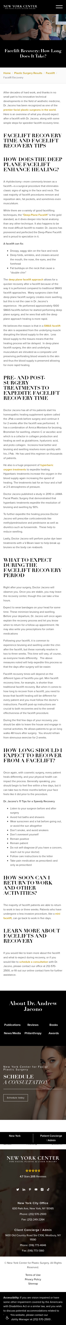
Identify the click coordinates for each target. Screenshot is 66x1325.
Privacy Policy (33, 1279)
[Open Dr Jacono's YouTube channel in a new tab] (36, 1189)
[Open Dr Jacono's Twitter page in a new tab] (18, 1189)
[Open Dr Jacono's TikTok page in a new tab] (48, 1189)
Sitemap (33, 1284)
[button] (7, 1317)
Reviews (33, 1025)
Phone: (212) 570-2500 (33, 1214)
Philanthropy (33, 1033)
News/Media (12, 1033)
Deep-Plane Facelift (35, 215)
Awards (54, 1033)
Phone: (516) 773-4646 (33, 1245)
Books (53, 1025)
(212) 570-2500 (42, 1319)
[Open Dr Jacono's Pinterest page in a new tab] (30, 1189)
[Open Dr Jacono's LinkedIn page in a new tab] (24, 1189)
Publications (12, 1025)
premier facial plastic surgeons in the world (29, 110)
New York (14, 1136)
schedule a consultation (33, 962)
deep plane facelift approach (26, 279)
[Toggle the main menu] (59, 6)
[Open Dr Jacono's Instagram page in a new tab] (42, 1189)
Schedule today (15, 1097)
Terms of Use (33, 1275)
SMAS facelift (52, 326)
